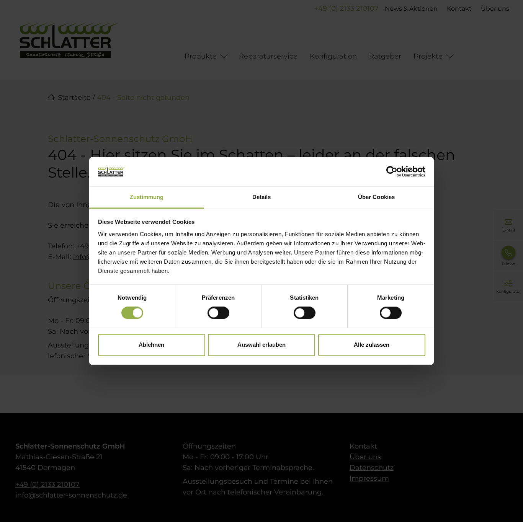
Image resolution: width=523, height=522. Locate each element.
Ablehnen (151, 344)
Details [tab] (261, 197)
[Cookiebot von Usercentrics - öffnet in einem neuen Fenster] (391, 172)
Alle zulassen (371, 344)
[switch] (218, 313)
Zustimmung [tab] (147, 197)
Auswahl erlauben (261, 344)
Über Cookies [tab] (376, 197)
